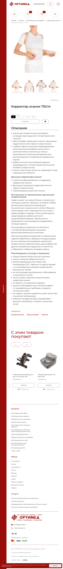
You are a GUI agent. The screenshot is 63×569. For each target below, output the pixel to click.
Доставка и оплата (17, 314)
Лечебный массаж (17, 501)
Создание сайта (16, 560)
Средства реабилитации (19, 434)
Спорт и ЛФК (15, 451)
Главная (13, 20)
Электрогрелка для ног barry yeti (47, 375)
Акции (13, 479)
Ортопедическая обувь (19, 413)
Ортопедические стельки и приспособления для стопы (20, 430)
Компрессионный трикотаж (20, 419)
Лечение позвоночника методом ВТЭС (24, 507)
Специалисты (16, 467)
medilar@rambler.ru (20, 524)
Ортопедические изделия (35, 20)
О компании (15, 461)
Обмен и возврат (33, 314)
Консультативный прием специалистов (24, 498)
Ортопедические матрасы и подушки (20, 426)
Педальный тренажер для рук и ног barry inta (23, 375)
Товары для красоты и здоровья (22, 437)
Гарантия (45, 314)
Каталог (21, 20)
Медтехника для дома (18, 422)
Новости (14, 476)
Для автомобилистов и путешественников (19, 444)
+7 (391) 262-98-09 (39, 4)
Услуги (13, 464)
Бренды (14, 473)
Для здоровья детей (18, 448)
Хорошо (55, 565)
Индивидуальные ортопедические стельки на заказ (29, 504)
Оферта (13, 488)
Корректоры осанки (53, 20)
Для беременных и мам (19, 440)
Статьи (13, 470)
